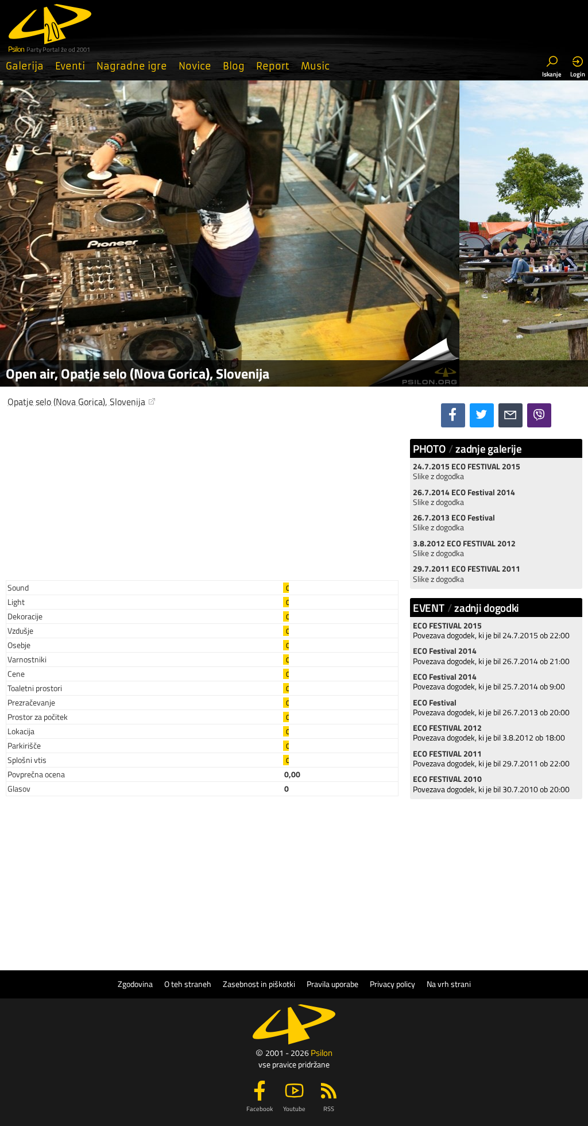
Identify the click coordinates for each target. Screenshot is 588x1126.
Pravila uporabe (332, 984)
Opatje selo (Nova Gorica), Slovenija (76, 401)
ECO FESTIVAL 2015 (447, 625)
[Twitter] (481, 415)
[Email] (510, 415)
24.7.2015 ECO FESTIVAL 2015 (466, 466)
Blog (234, 66)
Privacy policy (392, 984)
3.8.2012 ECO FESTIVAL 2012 (464, 543)
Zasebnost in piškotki (259, 984)
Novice (195, 66)
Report (272, 66)
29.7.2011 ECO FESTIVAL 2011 (466, 568)
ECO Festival (435, 702)
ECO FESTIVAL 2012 (447, 728)
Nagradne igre (131, 66)
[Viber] (539, 415)
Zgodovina (135, 984)
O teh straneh (187, 984)
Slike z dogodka (438, 476)
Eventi (70, 66)
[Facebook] (453, 415)
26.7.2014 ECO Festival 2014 (464, 492)
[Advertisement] (202, 490)
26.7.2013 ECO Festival (454, 517)
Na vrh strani (449, 984)
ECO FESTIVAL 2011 (447, 753)
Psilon (321, 1052)
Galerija (25, 66)
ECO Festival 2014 (445, 651)
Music (315, 66)
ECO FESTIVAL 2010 (447, 779)
